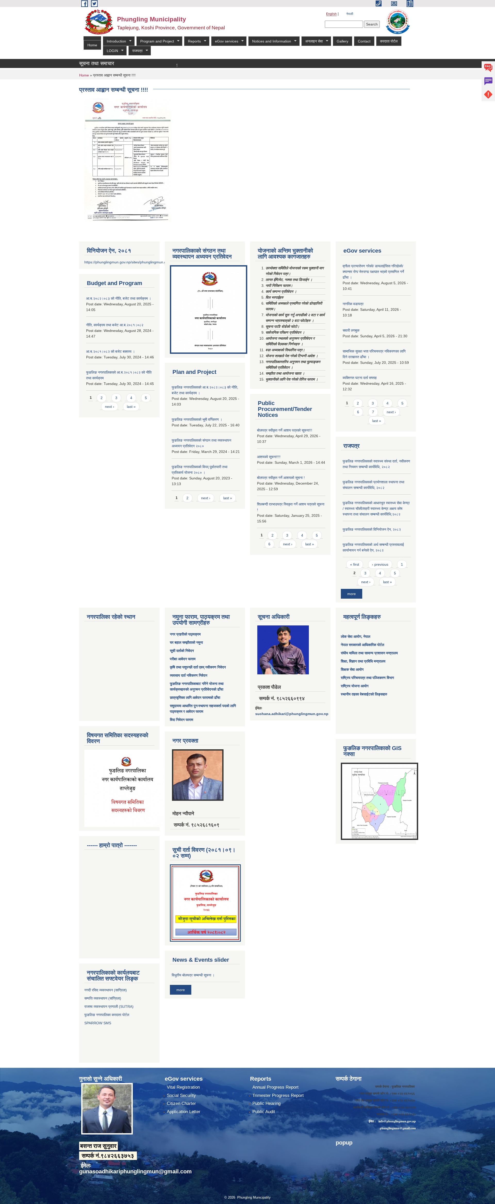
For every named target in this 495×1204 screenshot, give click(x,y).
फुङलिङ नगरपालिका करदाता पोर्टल (107, 1015)
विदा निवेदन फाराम (181, 720)
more (351, 594)
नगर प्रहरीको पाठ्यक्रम (185, 634)
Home (92, 45)
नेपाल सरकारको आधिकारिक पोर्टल (362, 645)
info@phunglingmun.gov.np (397, 1121)
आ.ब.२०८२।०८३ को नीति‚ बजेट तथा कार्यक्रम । (118, 298)
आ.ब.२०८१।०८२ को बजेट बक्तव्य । (110, 351)
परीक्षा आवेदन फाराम (182, 659)
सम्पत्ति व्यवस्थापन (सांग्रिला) (102, 998)
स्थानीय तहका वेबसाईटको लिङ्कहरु (364, 694)
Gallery (342, 41)
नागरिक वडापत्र (353, 304)
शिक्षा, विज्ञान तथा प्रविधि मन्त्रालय (363, 661)
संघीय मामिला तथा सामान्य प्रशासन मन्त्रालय (369, 653)
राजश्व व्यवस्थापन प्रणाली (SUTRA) (109, 1006)
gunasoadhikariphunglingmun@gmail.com (135, 1171)
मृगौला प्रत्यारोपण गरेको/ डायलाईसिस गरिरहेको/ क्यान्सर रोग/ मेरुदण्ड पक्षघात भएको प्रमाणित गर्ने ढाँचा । (373, 271)
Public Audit (263, 1111)
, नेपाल (365, 636)
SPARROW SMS (98, 1023)
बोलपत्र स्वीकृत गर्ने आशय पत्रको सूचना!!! (284, 430)
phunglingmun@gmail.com (398, 1128)
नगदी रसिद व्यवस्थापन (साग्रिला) (105, 990)
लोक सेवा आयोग (351, 636)
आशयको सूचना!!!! (268, 457)
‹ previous (380, 564)
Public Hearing (266, 1103)
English (331, 14)
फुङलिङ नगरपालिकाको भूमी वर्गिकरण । (197, 419)
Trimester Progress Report (278, 1095)
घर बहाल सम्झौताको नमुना (186, 642)
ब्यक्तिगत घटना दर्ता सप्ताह (360, 378)
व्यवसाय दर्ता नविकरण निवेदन (188, 675)
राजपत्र (135, 51)
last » (131, 407)
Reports (192, 41)
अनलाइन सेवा (312, 41)
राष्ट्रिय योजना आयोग (354, 686)
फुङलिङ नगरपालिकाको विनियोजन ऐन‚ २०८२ (372, 529)
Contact (364, 41)
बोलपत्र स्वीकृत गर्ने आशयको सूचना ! (281, 478)
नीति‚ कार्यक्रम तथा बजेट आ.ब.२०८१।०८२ (114, 325)
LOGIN (110, 51)
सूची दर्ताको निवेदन (182, 651)
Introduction (114, 41)
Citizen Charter (181, 1103)
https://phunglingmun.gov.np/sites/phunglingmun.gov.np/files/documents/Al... (146, 262)
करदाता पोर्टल (389, 41)
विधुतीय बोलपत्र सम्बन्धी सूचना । (193, 975)
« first (354, 564)
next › (109, 407)
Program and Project (155, 41)
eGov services (224, 41)
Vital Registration (183, 1087)
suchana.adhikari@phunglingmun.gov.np (291, 714)
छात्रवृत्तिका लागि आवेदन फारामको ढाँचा (195, 697)
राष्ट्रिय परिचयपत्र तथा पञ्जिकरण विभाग (367, 678)
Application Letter (183, 1111)
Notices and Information (269, 41)
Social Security (181, 1095)
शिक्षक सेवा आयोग (352, 669)
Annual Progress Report (275, 1087)
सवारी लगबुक (351, 330)
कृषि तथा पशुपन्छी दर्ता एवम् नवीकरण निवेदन (198, 667)
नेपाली (349, 14)
